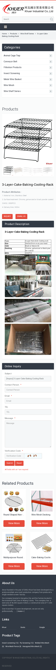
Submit (10, 463)
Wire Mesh (9, 85)
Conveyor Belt (10, 61)
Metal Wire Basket (12, 79)
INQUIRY (7, 216)
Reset (19, 463)
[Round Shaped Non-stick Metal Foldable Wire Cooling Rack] (14, 501)
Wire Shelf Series (27, 34)
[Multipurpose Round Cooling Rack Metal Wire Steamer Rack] (14, 543)
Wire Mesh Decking (40, 514)
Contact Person (13, 385)
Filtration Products (12, 67)
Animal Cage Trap (12, 55)
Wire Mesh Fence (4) (13, 646)
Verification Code (14, 451)
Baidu (23, 627)
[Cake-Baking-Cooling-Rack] (42, 543)
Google (42, 627)
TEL (6, 407)
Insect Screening (12, 73)
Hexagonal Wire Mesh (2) (32, 646)
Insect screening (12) (10, 643)
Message (10, 418)
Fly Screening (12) (27, 643)
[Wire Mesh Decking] (42, 501)
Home (4, 34)
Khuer (4, 627)
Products (13, 34)
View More (14, 523)
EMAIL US (21, 216)
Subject (8, 373)
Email (8, 396)
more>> (20, 611)
